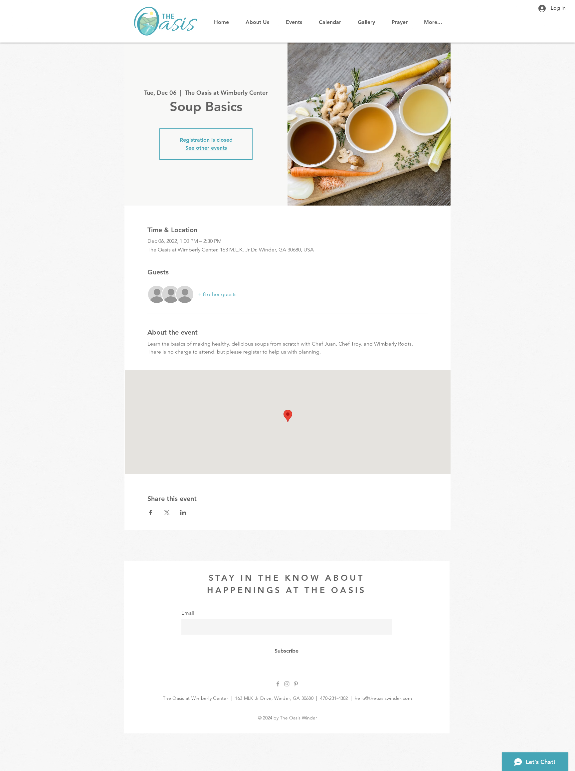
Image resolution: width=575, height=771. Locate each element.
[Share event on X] (167, 512)
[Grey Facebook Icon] (278, 684)
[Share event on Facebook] (150, 512)
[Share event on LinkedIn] (183, 512)
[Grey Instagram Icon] (287, 684)
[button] (329, 19)
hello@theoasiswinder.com (383, 698)
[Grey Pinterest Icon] (295, 684)
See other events (206, 148)
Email (187, 613)
